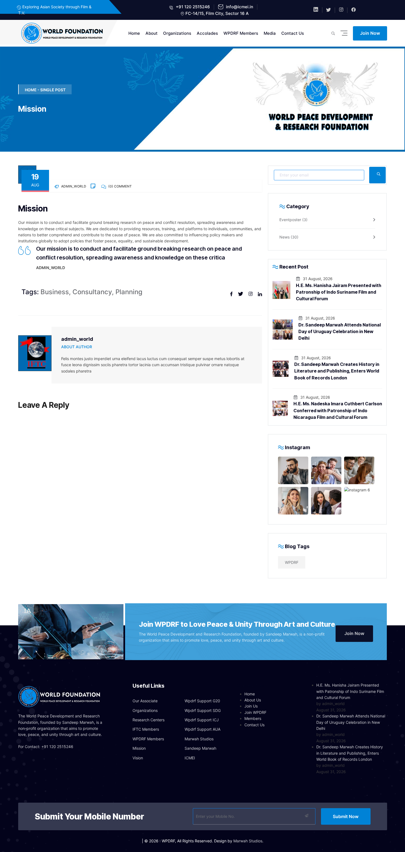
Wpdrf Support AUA (202, 729)
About (151, 33)
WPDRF (291, 562)
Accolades (207, 33)
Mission (139, 748)
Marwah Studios (199, 738)
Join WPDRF (255, 712)
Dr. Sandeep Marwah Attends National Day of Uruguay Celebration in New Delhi (339, 331)
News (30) (288, 237)
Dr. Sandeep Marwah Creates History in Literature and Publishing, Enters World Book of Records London (336, 371)
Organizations (177, 33)
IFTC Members (146, 729)
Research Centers (148, 719)
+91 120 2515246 (192, 6)
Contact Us (292, 33)
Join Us (251, 706)
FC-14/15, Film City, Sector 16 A (217, 13)
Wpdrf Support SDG (203, 710)
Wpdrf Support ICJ (202, 719)
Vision (138, 757)
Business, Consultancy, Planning (81, 292)
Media (270, 33)
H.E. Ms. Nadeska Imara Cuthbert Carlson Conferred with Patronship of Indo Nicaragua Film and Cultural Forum (337, 410)
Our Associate (145, 700)
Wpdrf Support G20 (202, 700)
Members (252, 718)
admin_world (77, 339)
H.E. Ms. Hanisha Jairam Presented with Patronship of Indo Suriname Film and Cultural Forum (338, 292)
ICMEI (190, 757)
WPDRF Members (240, 33)
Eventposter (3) (293, 219)
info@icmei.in (239, 6)
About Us (252, 700)
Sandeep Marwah (200, 748)
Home (134, 33)
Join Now (370, 33)
